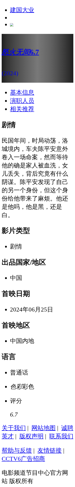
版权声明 (31, 436)
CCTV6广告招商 (23, 458)
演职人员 (22, 100)
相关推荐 (22, 109)
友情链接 (50, 450)
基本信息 (22, 92)
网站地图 (43, 428)
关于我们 (14, 428)
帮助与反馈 (17, 450)
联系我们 (61, 436)
